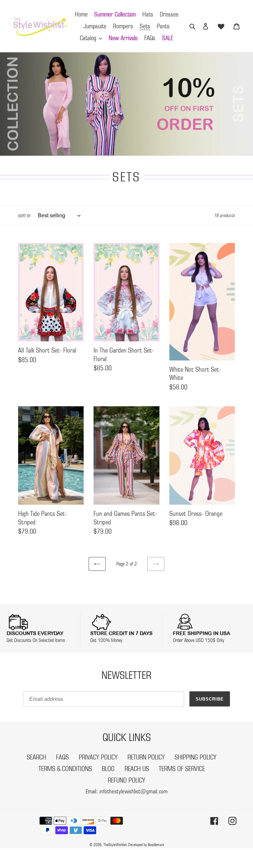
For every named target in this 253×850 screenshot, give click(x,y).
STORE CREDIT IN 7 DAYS (121, 633)
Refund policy (126, 780)
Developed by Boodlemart (146, 844)
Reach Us (137, 769)
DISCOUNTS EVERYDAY (35, 633)
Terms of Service (182, 769)
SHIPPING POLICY (195, 757)
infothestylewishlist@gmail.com (133, 791)
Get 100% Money (106, 640)
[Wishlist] (221, 26)
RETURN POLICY (146, 757)
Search (36, 757)
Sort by (24, 215)
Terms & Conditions (65, 769)
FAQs (62, 757)
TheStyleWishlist (115, 844)
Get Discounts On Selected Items (36, 640)
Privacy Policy (98, 757)
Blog (108, 769)
